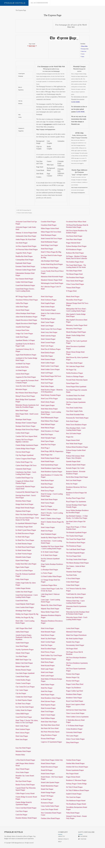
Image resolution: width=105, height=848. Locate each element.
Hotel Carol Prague (47, 325)
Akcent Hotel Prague (22, 310)
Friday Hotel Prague (22, 579)
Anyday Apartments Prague (25, 649)
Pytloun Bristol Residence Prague (77, 447)
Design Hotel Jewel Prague (24, 504)
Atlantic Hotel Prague (23, 653)
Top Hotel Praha (71, 575)
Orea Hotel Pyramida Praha (75, 414)
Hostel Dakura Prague (48, 763)
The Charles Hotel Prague (74, 536)
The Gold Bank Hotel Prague (75, 549)
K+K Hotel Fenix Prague (49, 555)
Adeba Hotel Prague (22, 632)
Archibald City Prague (23, 363)
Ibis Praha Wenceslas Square (50, 732)
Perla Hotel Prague (72, 421)
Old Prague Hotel (72, 648)
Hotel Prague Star (46, 455)
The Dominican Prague (73, 546)
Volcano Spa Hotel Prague (74, 597)
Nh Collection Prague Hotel (75, 366)
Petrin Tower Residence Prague (76, 424)
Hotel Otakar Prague (47, 684)
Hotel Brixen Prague (47, 635)
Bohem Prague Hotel (22, 666)
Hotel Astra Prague (22, 736)
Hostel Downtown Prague (49, 767)
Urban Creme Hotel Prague (75, 284)
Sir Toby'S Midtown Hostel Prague (77, 790)
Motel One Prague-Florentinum (76, 635)
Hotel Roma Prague (47, 480)
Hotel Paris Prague (47, 249)
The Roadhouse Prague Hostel (76, 804)
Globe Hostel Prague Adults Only (52, 760)
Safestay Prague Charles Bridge (76, 784)
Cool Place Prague (22, 811)
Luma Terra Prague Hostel (49, 809)
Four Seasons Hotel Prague (24, 279)
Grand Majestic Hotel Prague (25, 604)
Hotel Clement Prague (48, 339)
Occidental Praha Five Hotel (75, 395)
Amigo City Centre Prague (24, 333)
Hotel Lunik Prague (47, 676)
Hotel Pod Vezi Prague (48, 444)
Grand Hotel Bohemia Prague (25, 285)
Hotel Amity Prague (22, 726)
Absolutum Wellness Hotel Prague (27, 300)
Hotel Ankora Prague (22, 733)
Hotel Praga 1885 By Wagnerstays (52, 451)
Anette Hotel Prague (22, 643)
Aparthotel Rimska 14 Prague (25, 340)
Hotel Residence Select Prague (51, 698)
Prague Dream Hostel (73, 777)
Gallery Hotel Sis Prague (24, 710)
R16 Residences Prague (74, 249)
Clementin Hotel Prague (23, 469)
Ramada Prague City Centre (75, 468)
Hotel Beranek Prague (48, 632)
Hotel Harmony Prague (48, 659)
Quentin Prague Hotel (73, 461)
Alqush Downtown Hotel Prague (26, 320)
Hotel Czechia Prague (48, 642)
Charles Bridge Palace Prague (25, 448)
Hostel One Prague (47, 789)
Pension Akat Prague (73, 674)
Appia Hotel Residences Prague (26, 355)
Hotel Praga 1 (45, 448)
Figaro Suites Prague (22, 567)
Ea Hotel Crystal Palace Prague (26, 530)
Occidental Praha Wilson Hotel (76, 221)
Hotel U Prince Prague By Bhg (51, 252)
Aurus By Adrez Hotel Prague (25, 386)
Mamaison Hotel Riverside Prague (52, 276)
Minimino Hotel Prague (23, 751)
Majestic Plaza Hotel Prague (50, 608)
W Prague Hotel (71, 291)
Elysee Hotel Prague (22, 560)
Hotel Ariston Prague (48, 306)
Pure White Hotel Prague (74, 443)
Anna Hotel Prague (22, 646)
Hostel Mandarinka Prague (49, 786)
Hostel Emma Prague (48, 773)
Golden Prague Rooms (23, 588)
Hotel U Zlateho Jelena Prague (51, 518)
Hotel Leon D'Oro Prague (49, 398)
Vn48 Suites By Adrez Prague (76, 594)
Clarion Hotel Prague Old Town (26, 465)
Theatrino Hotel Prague (73, 572)
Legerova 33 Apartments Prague (51, 742)
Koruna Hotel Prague (48, 738)
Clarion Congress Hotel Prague (26, 458)
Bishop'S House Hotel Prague (25, 396)
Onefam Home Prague (73, 760)
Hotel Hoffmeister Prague (49, 242)
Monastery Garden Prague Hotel (76, 325)
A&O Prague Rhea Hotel (24, 628)
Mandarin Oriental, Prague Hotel (51, 280)
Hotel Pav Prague (46, 688)
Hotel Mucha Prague (47, 428)
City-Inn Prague (21, 693)
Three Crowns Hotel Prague (75, 713)
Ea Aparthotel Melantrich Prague (26, 523)
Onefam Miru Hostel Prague (75, 763)
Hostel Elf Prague (46, 770)
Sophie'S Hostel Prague (73, 794)
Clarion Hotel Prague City (24, 462)
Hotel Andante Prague (23, 729)
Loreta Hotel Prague (72, 628)
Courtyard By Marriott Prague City (27, 492)
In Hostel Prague (46, 799)
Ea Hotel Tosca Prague (23, 703)
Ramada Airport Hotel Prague (75, 465)
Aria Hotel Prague (21, 243)
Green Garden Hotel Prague (25, 607)
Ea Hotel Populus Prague (24, 700)
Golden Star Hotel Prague (24, 592)
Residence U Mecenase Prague (76, 780)
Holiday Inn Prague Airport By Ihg (27, 614)
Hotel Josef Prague (47, 379)
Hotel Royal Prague (47, 487)
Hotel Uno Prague (47, 531)
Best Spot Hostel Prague (23, 781)
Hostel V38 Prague (47, 796)
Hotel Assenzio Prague (48, 310)
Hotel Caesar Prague (47, 322)
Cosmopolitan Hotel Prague (25, 260)
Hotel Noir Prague (47, 434)
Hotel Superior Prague (48, 705)
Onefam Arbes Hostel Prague (50, 818)
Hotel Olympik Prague (48, 438)
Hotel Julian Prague (47, 386)
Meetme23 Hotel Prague (74, 632)
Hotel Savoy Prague (47, 490)
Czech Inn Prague (21, 814)
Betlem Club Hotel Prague (24, 663)
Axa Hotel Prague (21, 656)
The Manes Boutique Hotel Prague (77, 563)
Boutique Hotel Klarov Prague (25, 426)
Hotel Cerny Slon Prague (49, 332)
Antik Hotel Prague (22, 337)
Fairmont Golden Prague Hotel (26, 270)
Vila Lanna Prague (72, 736)
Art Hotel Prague (21, 370)
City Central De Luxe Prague (25, 687)
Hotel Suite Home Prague (49, 499)
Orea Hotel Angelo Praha (74, 411)
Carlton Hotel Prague (22, 433)
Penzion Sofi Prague (72, 681)
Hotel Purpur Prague (47, 694)
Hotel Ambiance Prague (48, 300)
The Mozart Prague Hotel (74, 274)
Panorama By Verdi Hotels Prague (77, 418)
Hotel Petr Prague (46, 691)
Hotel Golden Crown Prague (50, 369)
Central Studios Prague (23, 680)
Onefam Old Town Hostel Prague (77, 767)
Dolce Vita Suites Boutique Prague (27, 514)
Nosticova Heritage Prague (75, 376)
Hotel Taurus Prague (47, 503)
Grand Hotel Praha (22, 600)
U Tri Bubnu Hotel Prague (74, 725)
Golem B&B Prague (22, 713)
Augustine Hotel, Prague (24, 253)
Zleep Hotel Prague (72, 742)
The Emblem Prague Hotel (74, 262)
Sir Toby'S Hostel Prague (74, 787)
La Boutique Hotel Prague (49, 569)
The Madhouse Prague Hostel (75, 800)
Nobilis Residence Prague (74, 373)
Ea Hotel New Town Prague (25, 540)
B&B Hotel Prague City (23, 659)
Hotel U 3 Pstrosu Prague (49, 509)
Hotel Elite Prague (47, 356)
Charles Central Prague (23, 683)
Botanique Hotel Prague (23, 419)
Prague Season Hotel (73, 440)
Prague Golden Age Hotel (74, 691)
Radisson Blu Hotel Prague (75, 253)
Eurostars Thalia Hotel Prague (25, 266)
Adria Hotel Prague (22, 306)
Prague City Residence (73, 687)
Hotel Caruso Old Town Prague (51, 329)
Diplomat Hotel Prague (23, 511)
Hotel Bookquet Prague (48, 235)
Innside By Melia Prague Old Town (52, 537)
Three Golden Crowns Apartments (77, 717)
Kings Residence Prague (49, 735)
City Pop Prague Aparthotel (24, 455)
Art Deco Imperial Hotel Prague (26, 246)
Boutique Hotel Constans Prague (26, 423)
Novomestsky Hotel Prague (75, 645)
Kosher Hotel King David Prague (52, 264)
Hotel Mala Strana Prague (49, 409)
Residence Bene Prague (74, 694)
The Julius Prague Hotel (74, 271)
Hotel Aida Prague (47, 296)
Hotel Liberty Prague (48, 402)
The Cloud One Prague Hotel (75, 539)
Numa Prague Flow (72, 383)
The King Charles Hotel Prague (76, 559)
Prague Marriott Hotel (73, 243)
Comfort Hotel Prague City (24, 478)
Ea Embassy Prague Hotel (24, 527)
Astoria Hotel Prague (22, 374)
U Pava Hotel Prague (73, 578)
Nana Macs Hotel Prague (74, 363)
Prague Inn (69, 437)
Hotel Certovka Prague (48, 336)
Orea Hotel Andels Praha (74, 408)
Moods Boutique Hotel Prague (76, 332)
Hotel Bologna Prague (48, 319)
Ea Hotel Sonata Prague (23, 550)
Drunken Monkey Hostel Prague (26, 818)
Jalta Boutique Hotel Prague (50, 261)
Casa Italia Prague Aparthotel (25, 673)
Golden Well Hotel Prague (24, 282)
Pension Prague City (72, 677)
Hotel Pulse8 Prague (47, 461)
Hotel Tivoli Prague (47, 711)
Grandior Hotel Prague (48, 221)
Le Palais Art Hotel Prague (49, 267)
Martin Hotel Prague (72, 296)
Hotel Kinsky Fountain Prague (51, 395)
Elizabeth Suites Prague (23, 557)
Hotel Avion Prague (47, 628)
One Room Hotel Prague (74, 236)
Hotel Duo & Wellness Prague (50, 349)
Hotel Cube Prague (47, 346)
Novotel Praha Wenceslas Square (77, 380)
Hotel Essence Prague (48, 359)
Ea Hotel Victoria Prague (24, 554)
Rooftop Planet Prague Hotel (75, 498)
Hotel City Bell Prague (48, 638)
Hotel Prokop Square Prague (50, 458)
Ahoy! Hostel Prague (22, 769)
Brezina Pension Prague (23, 670)
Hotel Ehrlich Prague (48, 352)
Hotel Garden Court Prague (50, 366)
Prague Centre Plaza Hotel (74, 684)
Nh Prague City (71, 370)
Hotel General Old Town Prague (51, 238)
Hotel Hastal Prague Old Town (51, 376)
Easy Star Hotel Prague (23, 748)
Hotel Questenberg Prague (49, 465)
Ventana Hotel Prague (73, 287)
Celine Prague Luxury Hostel (25, 793)
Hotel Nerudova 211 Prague (50, 431)
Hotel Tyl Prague (46, 506)
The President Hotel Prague (75, 277)
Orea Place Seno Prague (74, 239)
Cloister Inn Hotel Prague (24, 697)
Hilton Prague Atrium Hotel (50, 228)
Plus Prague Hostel (72, 773)
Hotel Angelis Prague (48, 303)
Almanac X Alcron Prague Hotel (26, 232)
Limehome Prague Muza (49, 585)
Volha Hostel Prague (72, 813)
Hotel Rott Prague (47, 484)
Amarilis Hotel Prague (23, 327)
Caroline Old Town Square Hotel (26, 436)
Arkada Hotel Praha (22, 367)
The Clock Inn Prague (73, 797)
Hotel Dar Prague (46, 645)
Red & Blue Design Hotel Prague (77, 477)
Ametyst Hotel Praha (22, 330)
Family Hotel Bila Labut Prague (26, 564)
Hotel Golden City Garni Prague (51, 655)
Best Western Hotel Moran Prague (27, 393)
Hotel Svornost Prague (48, 708)
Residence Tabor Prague (74, 698)
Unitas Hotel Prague (72, 585)
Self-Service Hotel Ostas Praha (76, 710)
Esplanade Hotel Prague (23, 263)
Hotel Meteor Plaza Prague (49, 421)
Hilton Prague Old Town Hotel (51, 232)
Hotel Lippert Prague (48, 405)
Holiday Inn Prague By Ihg (24, 617)
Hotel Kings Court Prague (49, 245)
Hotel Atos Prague (21, 739)
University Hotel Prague (74, 732)
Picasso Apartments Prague (75, 770)
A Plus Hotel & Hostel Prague (25, 760)
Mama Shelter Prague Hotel (50, 612)
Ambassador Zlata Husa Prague (26, 236)
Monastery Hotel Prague (74, 328)
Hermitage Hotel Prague (23, 611)
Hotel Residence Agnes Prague (51, 468)
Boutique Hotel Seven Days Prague (27, 429)
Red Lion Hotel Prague (73, 480)
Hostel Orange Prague (48, 792)
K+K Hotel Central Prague (49, 552)
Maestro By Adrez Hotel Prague (51, 605)
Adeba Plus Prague (22, 303)
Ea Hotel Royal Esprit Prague (25, 547)
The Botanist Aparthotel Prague (76, 532)
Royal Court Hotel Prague (74, 701)
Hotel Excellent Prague (48, 648)
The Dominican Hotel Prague (75, 542)
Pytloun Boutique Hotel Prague (76, 246)
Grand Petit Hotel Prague (24, 717)
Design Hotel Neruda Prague (25, 508)
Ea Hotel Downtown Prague (25, 533)
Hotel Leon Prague (47, 672)
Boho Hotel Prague (22, 410)
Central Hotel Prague (22, 676)
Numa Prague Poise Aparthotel (76, 386)
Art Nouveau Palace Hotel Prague (27, 249)
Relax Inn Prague (71, 484)
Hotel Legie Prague (47, 669)
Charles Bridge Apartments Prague (27, 445)
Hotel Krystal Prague (48, 665)
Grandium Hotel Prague (48, 225)
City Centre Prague (22, 690)
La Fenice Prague (46, 573)
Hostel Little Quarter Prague (50, 782)
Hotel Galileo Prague (48, 363)
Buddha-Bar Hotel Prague (24, 256)
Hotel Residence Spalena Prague (51, 471)
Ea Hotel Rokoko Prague (24, 543)
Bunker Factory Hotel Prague (25, 784)
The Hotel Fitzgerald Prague (75, 553)
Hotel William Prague (48, 718)
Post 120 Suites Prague (73, 433)
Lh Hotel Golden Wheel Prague (51, 576)
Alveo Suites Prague (22, 772)
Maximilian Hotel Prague (74, 300)
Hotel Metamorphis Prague (49, 417)
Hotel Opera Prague (47, 441)
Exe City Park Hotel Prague (25, 707)
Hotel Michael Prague (48, 424)
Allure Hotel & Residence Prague (26, 317)
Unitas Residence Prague (74, 729)
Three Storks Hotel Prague (74, 281)
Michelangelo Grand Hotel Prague (52, 283)
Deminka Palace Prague (23, 501)
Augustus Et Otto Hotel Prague (26, 377)
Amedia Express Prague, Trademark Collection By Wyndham (24, 637)
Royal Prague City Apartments (76, 501)
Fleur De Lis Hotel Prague (24, 570)
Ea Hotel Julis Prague (23, 537)
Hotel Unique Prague (48, 527)
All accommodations (39, 3)
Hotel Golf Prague (47, 373)
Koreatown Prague (47, 803)
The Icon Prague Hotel (73, 556)
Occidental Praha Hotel (73, 399)
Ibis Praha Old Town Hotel (49, 728)
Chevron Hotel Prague (23, 452)
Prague (14, 3)
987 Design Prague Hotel (24, 296)
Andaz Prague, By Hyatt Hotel (26, 239)
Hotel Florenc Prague (48, 652)
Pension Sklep (20, 755)
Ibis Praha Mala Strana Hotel (50, 725)
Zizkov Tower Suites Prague (75, 739)
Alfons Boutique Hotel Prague (25, 313)
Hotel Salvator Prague (48, 701)
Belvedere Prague (21, 389)
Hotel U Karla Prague (48, 715)
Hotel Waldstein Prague (48, 534)
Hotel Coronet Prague (48, 342)
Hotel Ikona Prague (47, 662)
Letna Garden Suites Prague (50, 806)
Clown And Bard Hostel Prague (26, 808)
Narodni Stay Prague (73, 642)
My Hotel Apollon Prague (74, 638)
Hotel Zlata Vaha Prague (49, 722)
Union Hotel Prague (72, 582)
